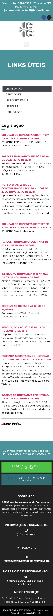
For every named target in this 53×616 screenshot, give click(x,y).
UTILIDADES (13, 112)
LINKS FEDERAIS (16, 100)
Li (2, 423)
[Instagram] (49, 17)
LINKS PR (11, 106)
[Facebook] (43, 17)
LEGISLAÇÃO (14, 88)
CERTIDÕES (13, 94)
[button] (26, 44)
